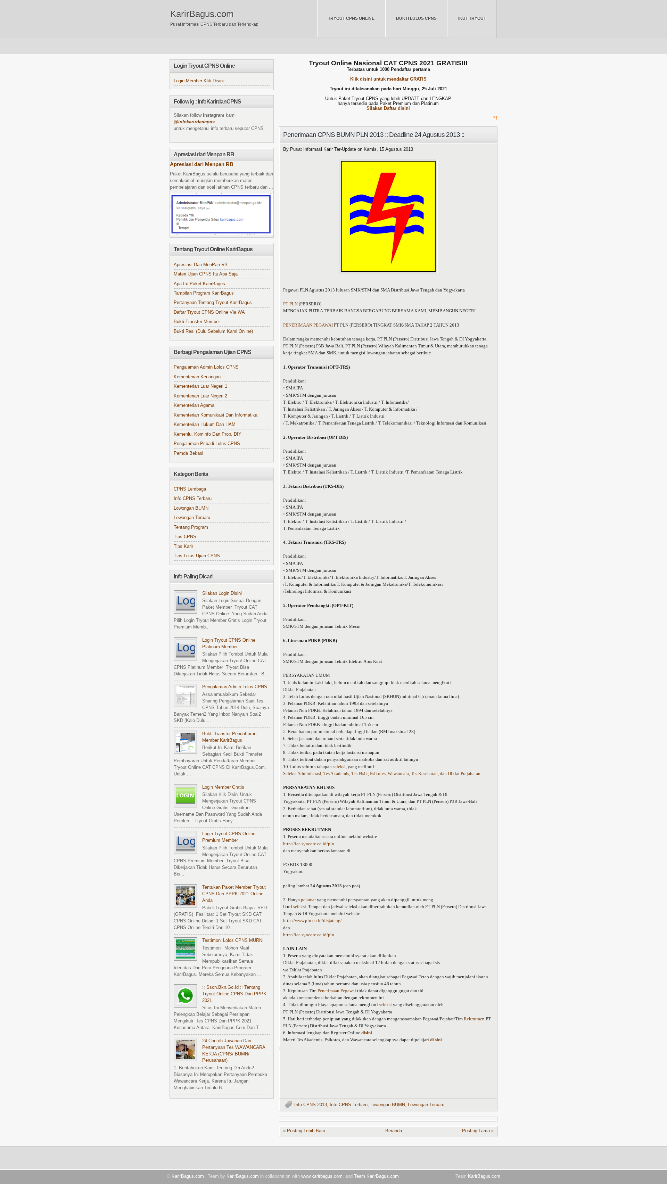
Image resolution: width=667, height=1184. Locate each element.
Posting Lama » (478, 1130)
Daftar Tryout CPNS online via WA (209, 312)
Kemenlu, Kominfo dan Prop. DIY (207, 434)
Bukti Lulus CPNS (416, 18)
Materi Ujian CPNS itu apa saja (206, 274)
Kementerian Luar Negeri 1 (200, 386)
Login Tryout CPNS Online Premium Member (228, 837)
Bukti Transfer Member (197, 321)
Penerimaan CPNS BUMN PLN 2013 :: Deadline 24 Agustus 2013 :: (373, 134)
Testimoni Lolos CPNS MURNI (233, 940)
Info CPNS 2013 (310, 1104)
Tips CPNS (185, 536)
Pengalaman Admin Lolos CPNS (206, 367)
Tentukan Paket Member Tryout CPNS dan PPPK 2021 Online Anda (234, 894)
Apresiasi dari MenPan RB (201, 264)
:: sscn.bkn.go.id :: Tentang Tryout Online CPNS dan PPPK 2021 (234, 994)
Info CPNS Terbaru (349, 1104)
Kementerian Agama (194, 405)
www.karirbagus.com (322, 1176)
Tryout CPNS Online (351, 18)
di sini (436, 1039)
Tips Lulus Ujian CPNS (197, 555)
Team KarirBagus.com (376, 1176)
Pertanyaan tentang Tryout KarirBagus (213, 302)
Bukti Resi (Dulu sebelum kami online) (213, 331)
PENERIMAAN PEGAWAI (308, 325)
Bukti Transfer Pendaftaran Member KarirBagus (229, 737)
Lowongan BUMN (387, 1104)
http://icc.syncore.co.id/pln (308, 843)
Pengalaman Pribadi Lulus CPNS (207, 443)
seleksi (339, 766)
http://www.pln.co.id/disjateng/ (312, 920)
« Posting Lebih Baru (304, 1130)
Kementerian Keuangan (197, 377)
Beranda (393, 1130)
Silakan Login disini (222, 593)
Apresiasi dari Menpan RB (201, 164)
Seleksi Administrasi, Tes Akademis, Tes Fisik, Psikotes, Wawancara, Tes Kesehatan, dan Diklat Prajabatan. (382, 773)
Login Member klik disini (199, 81)
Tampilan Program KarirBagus (204, 293)
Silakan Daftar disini (388, 108)
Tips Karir (183, 546)
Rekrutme (473, 1019)
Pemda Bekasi (188, 453)
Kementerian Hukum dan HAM (205, 424)
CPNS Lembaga (190, 489)
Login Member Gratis (223, 787)
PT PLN (291, 304)
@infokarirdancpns (194, 122)
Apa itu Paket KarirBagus (199, 283)
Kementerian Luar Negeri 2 (200, 396)
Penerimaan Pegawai (337, 990)
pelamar (308, 899)
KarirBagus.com (202, 14)
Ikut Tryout (472, 18)
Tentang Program (191, 527)
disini (366, 1032)
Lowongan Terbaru (426, 1104)
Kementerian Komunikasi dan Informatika (215, 415)
